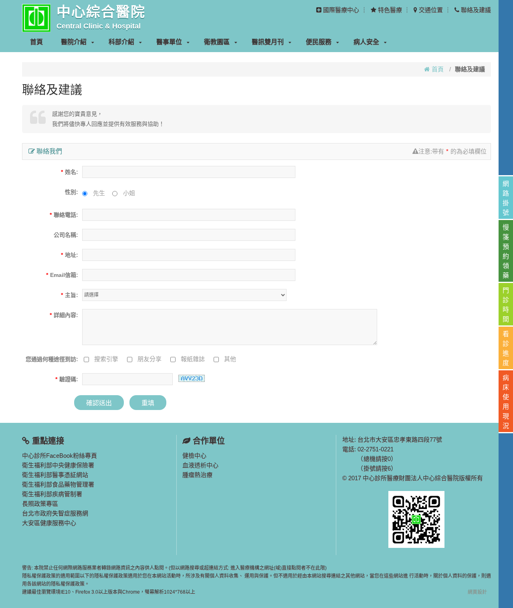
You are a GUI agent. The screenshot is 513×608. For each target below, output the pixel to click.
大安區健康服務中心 (49, 522)
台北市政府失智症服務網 (55, 513)
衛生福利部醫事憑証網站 (55, 474)
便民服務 (318, 41)
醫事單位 (169, 41)
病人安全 (366, 41)
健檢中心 (194, 455)
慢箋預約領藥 (506, 251)
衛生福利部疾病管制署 (52, 494)
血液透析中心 (200, 465)
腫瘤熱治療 (197, 474)
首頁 (36, 41)
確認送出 (99, 403)
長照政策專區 (40, 503)
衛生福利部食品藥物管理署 (58, 484)
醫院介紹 (74, 41)
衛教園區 (217, 41)
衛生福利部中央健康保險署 (58, 465)
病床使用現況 (506, 401)
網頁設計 (477, 592)
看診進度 (506, 348)
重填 (147, 403)
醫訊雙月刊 (268, 41)
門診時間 (506, 305)
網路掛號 (506, 198)
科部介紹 (121, 41)
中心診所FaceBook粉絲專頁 (59, 455)
